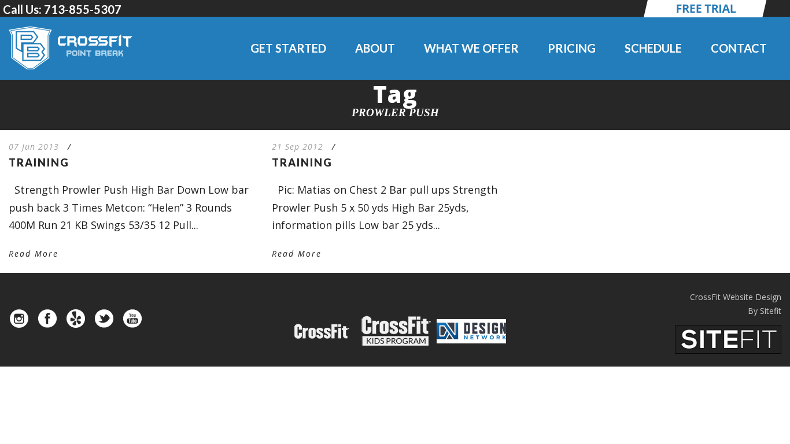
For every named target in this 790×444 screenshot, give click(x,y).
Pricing (572, 48)
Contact (739, 48)
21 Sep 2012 (297, 146)
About (375, 48)
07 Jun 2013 (34, 146)
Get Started (288, 48)
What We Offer (471, 48)
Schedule (653, 48)
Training (39, 162)
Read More (33, 253)
